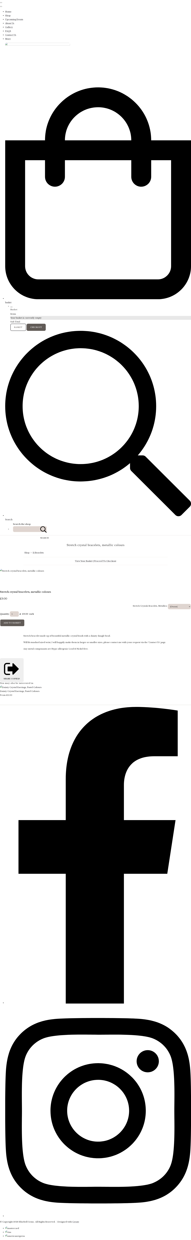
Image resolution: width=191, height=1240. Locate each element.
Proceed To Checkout (105, 561)
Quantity (4, 614)
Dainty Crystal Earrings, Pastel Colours (19, 691)
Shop (8, 15)
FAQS (8, 31)
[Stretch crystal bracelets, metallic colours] (4, 579)
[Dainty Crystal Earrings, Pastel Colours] (21, 687)
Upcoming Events (14, 19)
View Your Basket (83, 561)
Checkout (36, 327)
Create (75, 1222)
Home (8, 11)
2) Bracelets (38, 552)
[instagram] (98, 1216)
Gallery (9, 27)
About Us (9, 23)
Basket (18, 327)
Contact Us (10, 35)
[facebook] (98, 1003)
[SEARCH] (43, 529)
